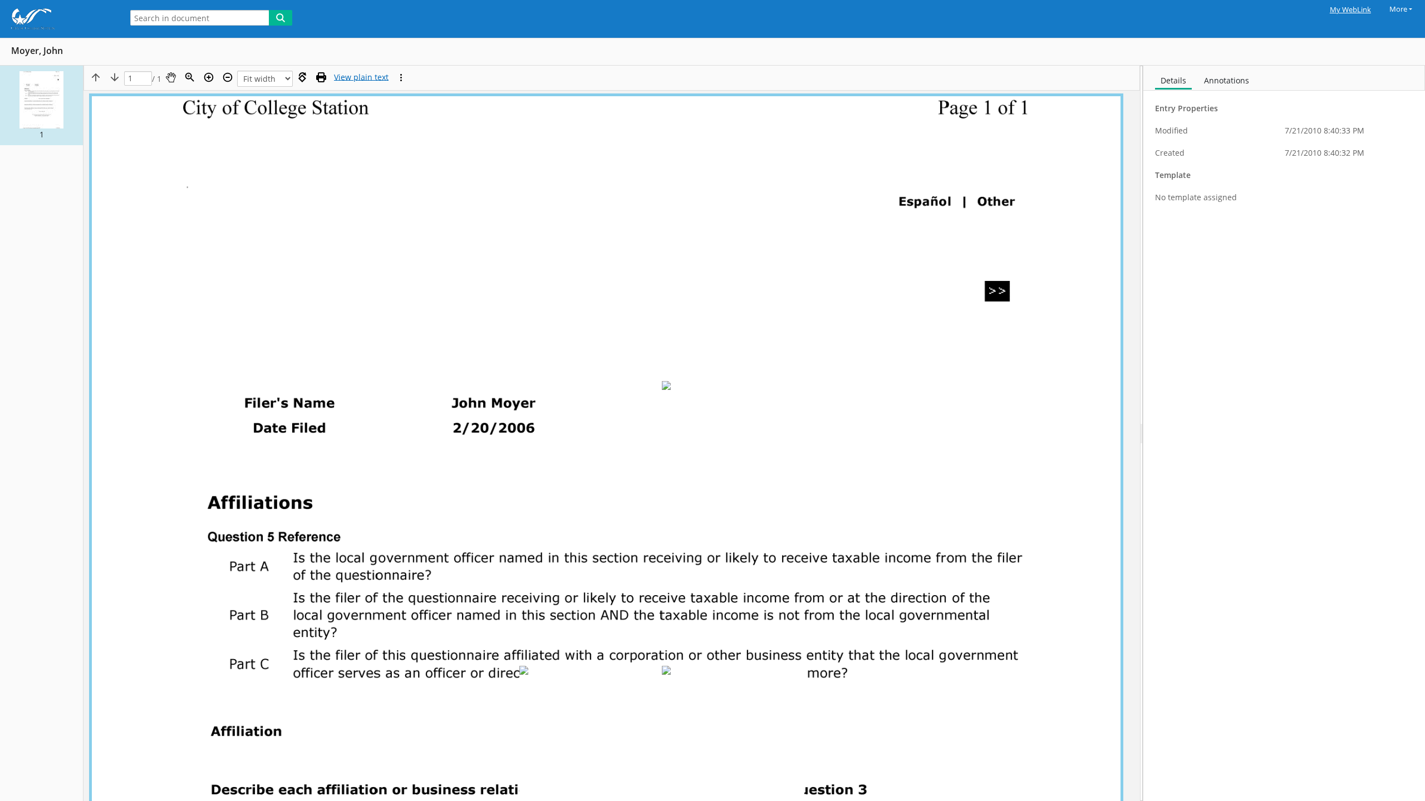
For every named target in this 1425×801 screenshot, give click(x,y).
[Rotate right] (302, 77)
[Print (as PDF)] (321, 77)
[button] (41, 105)
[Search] (280, 18)
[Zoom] (189, 77)
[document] (1284, 433)
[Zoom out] (227, 77)
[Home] (58, 19)
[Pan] (170, 77)
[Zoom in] (208, 77)
